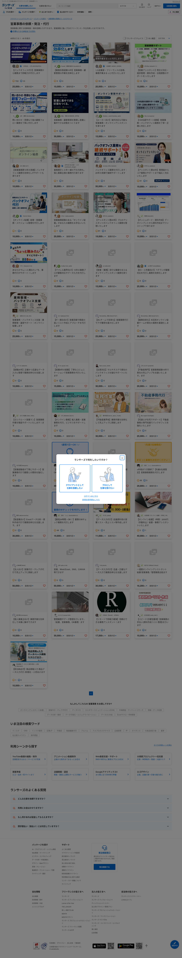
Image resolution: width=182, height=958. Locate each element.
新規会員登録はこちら (91, 499)
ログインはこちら (91, 496)
